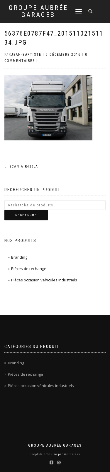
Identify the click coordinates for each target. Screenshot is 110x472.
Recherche (26, 215)
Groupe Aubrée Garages (38, 11)
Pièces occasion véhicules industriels (44, 280)
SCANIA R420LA (21, 166)
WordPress (71, 454)
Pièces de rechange (28, 268)
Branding (19, 257)
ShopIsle (37, 454)
